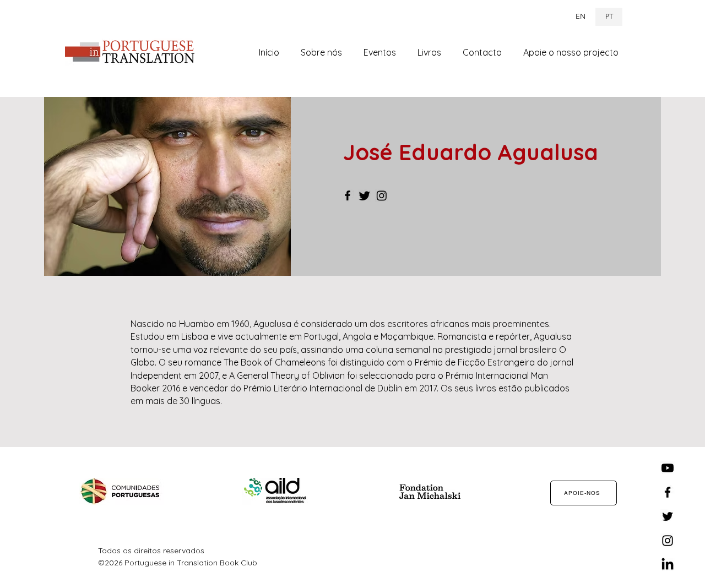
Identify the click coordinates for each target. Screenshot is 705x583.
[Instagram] (381, 195)
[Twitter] (364, 195)
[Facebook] (347, 195)
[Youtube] (667, 468)
